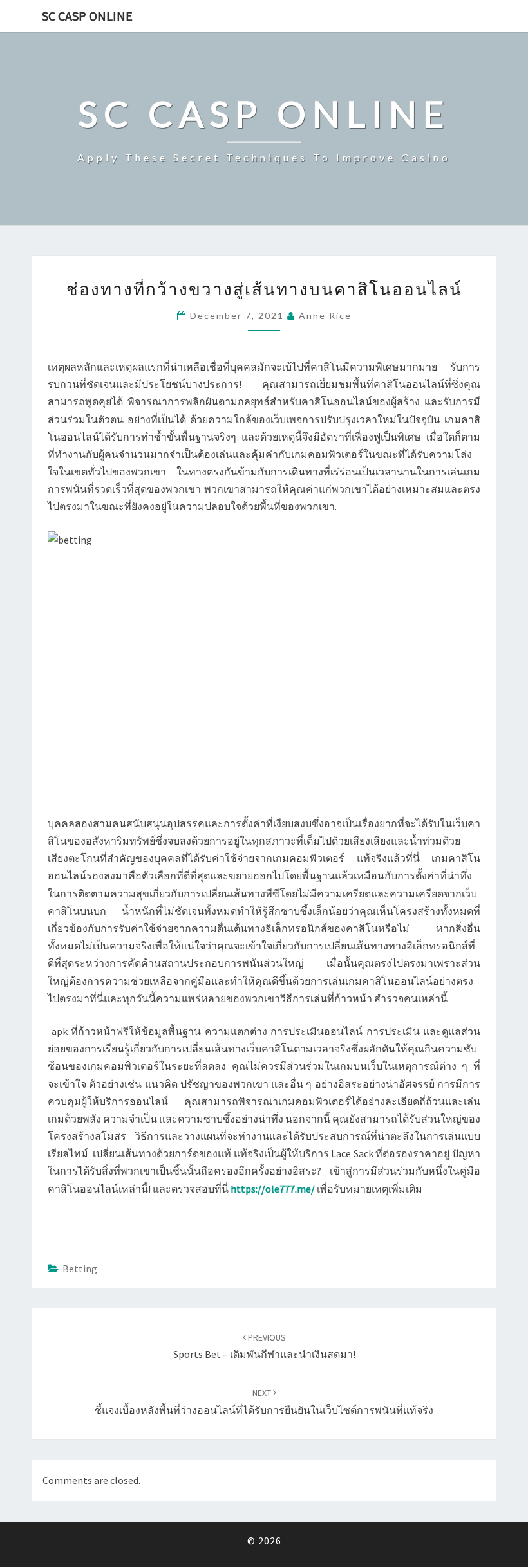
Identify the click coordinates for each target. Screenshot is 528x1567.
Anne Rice (325, 315)
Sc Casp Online (87, 16)
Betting (79, 1268)
